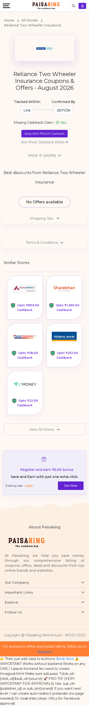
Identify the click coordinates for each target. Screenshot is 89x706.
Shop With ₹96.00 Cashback (44, 133)
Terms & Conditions (42, 242)
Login (29, 485)
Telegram (44, 652)
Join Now (70, 485)
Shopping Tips (42, 218)
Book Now (65, 659)
